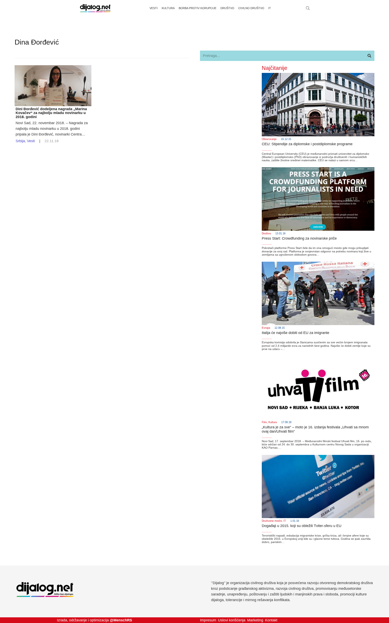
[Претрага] (369, 56)
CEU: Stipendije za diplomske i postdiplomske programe (307, 144)
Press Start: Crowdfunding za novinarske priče (299, 238)
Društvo (266, 233)
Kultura (272, 422)
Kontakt (271, 620)
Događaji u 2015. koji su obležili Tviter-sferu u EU (301, 526)
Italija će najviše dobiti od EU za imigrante (295, 333)
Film (264, 422)
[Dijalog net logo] (95, 8)
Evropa (266, 327)
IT (284, 521)
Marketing (255, 620)
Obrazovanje (269, 139)
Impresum (208, 620)
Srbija (20, 141)
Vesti (31, 141)
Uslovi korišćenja (231, 620)
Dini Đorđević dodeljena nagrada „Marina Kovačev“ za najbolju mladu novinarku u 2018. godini (51, 113)
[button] (308, 8)
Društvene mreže (272, 521)
